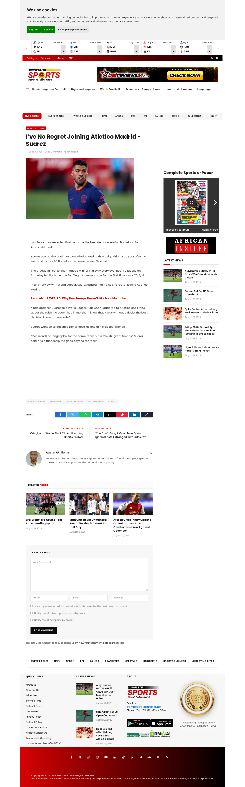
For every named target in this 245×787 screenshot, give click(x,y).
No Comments (55, 151)
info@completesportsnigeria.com (144, 706)
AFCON (119, 116)
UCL (133, 116)
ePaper (60, 58)
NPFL (104, 116)
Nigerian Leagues (83, 89)
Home (36, 89)
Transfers (132, 89)
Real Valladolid (95, 401)
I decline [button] (48, 29)
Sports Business (174, 661)
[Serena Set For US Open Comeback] (173, 295)
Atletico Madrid (36, 401)
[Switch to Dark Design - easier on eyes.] (212, 58)
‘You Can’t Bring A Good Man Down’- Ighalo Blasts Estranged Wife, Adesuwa (120, 435)
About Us (31, 684)
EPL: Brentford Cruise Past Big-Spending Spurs (44, 521)
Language (204, 89)
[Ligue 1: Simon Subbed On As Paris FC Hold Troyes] (173, 351)
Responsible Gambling (39, 738)
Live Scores (32, 116)
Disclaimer (32, 711)
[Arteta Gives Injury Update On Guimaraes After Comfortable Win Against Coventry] (133, 504)
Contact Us (32, 690)
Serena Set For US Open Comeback (199, 292)
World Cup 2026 (83, 116)
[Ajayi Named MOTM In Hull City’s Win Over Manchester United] (173, 275)
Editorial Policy (34, 722)
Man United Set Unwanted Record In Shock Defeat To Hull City (88, 523)
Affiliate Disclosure (36, 732)
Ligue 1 (213, 116)
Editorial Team (34, 706)
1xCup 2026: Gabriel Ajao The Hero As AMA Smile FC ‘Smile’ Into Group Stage (200, 331)
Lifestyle (131, 661)
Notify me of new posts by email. (53, 620)
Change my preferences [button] (72, 29)
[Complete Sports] (44, 74)
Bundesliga (194, 116)
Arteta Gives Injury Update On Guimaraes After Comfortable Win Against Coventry (132, 525)
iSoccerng (150, 661)
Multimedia (184, 89)
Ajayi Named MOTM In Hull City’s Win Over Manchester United (201, 274)
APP (71, 58)
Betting (30, 58)
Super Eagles (56, 116)
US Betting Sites (203, 661)
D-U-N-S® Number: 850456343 (44, 743)
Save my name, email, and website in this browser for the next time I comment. (81, 606)
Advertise (31, 695)
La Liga (159, 116)
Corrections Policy (36, 727)
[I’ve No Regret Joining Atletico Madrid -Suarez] (80, 218)
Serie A (176, 116)
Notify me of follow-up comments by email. (60, 613)
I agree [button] (33, 29)
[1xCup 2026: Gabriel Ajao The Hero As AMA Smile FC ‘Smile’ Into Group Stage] (173, 331)
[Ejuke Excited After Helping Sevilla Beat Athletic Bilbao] (173, 313)
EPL (145, 116)
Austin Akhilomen (58, 452)
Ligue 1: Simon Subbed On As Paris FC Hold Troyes (202, 349)
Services (45, 58)
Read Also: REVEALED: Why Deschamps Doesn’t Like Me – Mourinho (79, 298)
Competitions (151, 89)
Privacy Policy (34, 716)
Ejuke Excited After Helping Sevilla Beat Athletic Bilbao (201, 310)
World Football (110, 89)
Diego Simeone (74, 401)
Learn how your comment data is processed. (98, 643)
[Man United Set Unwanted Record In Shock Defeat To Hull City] (89, 504)
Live (168, 89)
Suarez (112, 401)
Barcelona (55, 401)
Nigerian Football (54, 89)
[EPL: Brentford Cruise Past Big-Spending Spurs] (45, 504)
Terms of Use (33, 700)
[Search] (217, 58)
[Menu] (27, 89)
